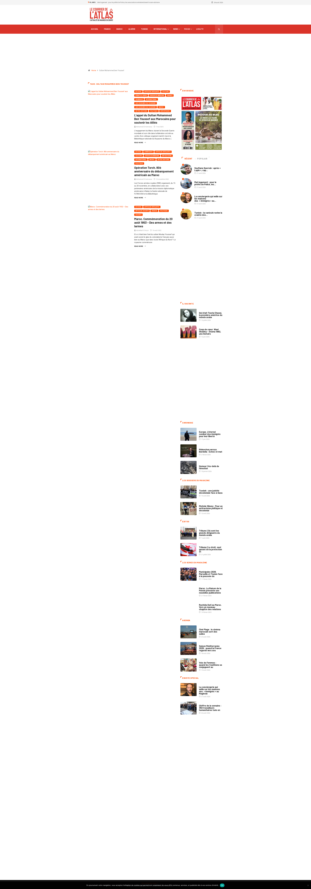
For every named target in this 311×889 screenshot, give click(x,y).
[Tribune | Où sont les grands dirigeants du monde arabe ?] (188, 533)
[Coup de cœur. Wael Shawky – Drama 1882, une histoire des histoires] (188, 331)
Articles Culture (205, 310)
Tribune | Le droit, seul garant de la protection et (210, 549)
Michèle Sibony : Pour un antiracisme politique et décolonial (211, 508)
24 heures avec (205, 602)
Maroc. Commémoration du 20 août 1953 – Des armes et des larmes (153, 222)
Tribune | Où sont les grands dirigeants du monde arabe (209, 532)
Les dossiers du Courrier (145, 107)
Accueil (94, 29)
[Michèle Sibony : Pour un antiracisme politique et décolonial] (188, 508)
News (175, 29)
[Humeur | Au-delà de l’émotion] (188, 467)
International (160, 29)
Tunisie (144, 29)
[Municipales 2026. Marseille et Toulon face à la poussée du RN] (188, 574)
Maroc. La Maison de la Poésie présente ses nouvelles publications (210, 590)
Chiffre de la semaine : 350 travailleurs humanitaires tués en (210, 707)
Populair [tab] (202, 159)
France (107, 29)
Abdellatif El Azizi (142, 230)
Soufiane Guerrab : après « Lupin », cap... (207, 169)
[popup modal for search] (219, 29)
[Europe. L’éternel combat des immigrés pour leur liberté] (188, 434)
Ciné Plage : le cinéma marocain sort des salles (209, 631)
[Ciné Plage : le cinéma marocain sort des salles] (188, 631)
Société (138, 214)
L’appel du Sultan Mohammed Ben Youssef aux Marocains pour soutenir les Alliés (155, 118)
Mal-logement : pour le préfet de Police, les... (205, 183)
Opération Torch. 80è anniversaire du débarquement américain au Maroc (154, 171)
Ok (222, 885)
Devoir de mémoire (157, 95)
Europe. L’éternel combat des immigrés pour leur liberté (209, 434)
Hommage (139, 99)
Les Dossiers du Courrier (145, 103)
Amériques (148, 152)
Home (93, 70)
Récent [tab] (188, 159)
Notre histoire (141, 111)
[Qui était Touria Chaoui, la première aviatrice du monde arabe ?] (188, 315)
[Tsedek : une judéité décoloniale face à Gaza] (188, 492)
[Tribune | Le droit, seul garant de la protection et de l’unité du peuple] (188, 549)
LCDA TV (199, 29)
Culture (165, 91)
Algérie (131, 29)
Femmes (202, 503)
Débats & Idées (141, 95)
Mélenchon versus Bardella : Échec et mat (210, 450)
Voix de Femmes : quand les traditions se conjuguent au (210, 664)
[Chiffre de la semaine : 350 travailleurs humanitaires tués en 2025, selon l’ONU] (188, 708)
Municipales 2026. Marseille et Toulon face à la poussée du (211, 573)
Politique (153, 111)
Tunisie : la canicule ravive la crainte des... (208, 213)
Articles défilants (151, 91)
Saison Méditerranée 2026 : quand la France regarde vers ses (210, 648)
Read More (138, 142)
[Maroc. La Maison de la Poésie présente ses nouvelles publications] (188, 590)
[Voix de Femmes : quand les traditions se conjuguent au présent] (188, 665)
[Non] (308, 885)
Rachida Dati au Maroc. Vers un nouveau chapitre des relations (210, 607)
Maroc (119, 29)
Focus (187, 29)
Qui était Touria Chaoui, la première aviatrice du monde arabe (210, 315)
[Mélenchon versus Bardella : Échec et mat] (188, 450)
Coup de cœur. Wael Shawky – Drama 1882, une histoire (210, 331)
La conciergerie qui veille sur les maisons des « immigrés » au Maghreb (122, 2)
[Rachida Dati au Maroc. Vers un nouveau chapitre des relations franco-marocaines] (188, 607)
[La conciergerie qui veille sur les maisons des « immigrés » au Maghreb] (188, 689)
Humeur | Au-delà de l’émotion (209, 467)
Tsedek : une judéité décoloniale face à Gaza (210, 491)
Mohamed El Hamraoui (144, 127)
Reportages (165, 111)
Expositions (167, 155)
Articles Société (142, 211)
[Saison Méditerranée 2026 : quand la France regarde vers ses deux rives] (188, 648)
